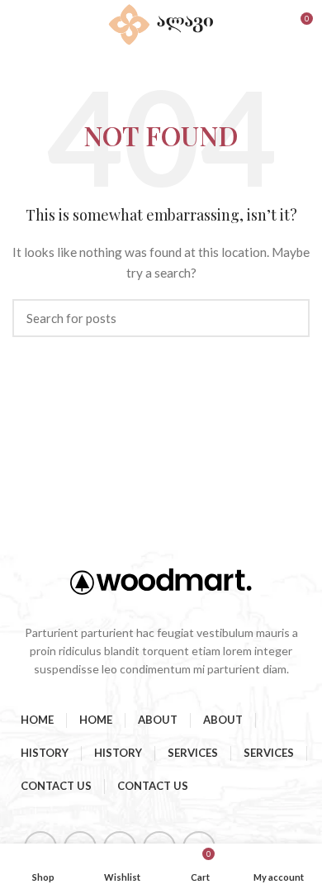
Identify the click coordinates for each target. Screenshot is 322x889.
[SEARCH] (287, 318)
